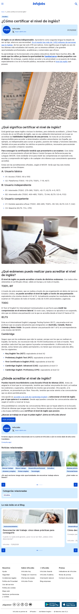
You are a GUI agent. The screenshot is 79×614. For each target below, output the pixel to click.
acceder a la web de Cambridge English (30, 397)
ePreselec (33, 611)
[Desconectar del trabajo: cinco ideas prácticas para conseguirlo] (33, 523)
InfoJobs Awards (46, 571)
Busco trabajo (21, 468)
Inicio (2, 12)
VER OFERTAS (8, 419)
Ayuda (4, 571)
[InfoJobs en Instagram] (15, 604)
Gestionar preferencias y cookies (10, 595)
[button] (3, 485)
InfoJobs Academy (47, 575)
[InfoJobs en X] (27, 604)
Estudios (5, 16)
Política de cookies (9, 588)
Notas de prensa (65, 575)
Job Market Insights (45, 611)
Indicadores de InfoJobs (67, 571)
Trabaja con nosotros (29, 575)
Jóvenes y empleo (9, 471)
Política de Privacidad (9, 581)
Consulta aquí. (6, 442)
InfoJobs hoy (26, 571)
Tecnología (35, 471)
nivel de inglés (62, 61)
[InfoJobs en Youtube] (31, 604)
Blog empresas (45, 581)
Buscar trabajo (7, 468)
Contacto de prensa (66, 578)
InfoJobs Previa (27, 581)
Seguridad (5, 575)
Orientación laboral (47, 578)
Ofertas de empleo (28, 578)
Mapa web (6, 591)
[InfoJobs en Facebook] (23, 604)
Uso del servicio (8, 584)
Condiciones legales (9, 578)
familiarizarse (51, 56)
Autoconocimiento (10, 526)
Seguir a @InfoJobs (20, 31)
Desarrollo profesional (37, 468)
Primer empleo (23, 471)
